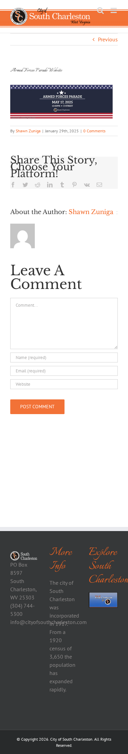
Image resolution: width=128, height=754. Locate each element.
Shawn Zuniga (28, 130)
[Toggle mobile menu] (114, 10)
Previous (108, 39)
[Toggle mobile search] (100, 10)
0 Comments (94, 130)
